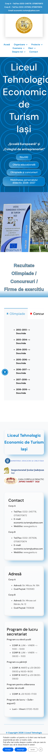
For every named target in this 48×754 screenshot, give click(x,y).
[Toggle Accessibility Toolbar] (5, 372)
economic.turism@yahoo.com (28, 522)
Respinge (20, 750)
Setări (33, 750)
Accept (8, 750)
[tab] (16, 313)
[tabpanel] (24, 359)
